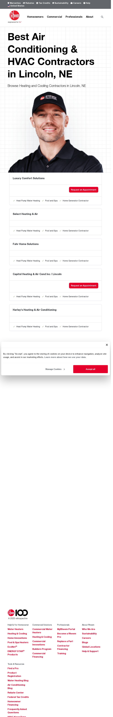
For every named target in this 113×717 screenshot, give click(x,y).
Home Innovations (17, 638)
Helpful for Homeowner (18, 625)
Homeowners (35, 16)
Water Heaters (15, 629)
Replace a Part (65, 641)
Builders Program (41, 649)
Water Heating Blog (18, 680)
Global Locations (91, 646)
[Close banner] (107, 345)
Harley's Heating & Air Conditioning (35, 309)
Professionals (74, 16)
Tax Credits (44, 3)
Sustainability (61, 3)
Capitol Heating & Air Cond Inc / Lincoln (37, 274)
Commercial (54, 16)
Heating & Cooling (17, 633)
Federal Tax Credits (18, 697)
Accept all (90, 369)
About (89, 16)
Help (88, 3)
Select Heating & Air (25, 213)
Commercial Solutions (42, 625)
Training (61, 653)
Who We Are (88, 629)
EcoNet (12, 646)
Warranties (15, 3)
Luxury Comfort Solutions (29, 178)
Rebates (30, 3)
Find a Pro (13, 668)
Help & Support (90, 651)
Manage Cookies (53, 369)
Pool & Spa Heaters (18, 642)
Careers (77, 3)
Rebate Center (16, 692)
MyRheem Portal (66, 629)
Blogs (85, 642)
